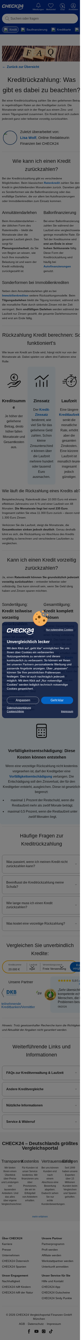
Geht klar (57, 700)
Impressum (67, 711)
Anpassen (23, 700)
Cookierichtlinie (15, 711)
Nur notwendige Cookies (59, 629)
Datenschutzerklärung (19, 707)
